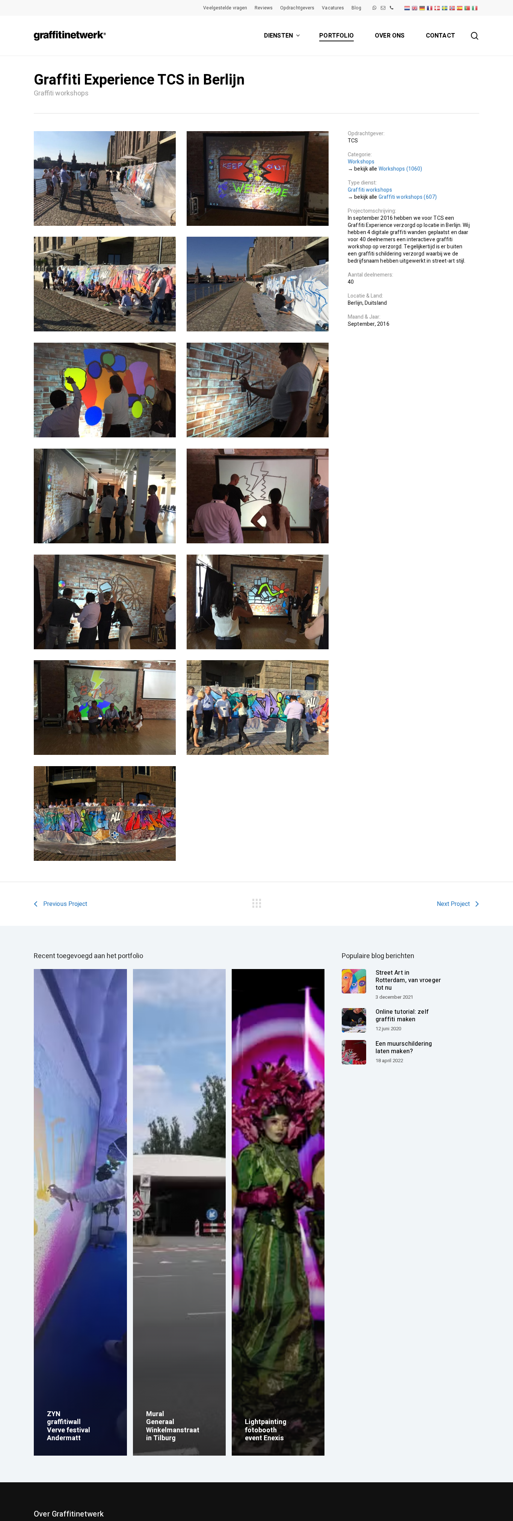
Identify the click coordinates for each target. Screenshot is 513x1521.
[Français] (430, 8)
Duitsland (376, 303)
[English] (415, 8)
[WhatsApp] (374, 8)
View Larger (104, 178)
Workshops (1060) (400, 169)
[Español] (460, 8)
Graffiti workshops (370, 190)
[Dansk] (437, 8)
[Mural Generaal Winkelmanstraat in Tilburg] (179, 1212)
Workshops (361, 162)
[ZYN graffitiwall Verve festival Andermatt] (80, 1212)
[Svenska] (445, 8)
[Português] (467, 8)
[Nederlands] (407, 8)
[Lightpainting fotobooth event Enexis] (278, 1212)
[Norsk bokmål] (452, 8)
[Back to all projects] (256, 901)
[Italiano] (475, 8)
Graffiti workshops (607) (408, 197)
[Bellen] (391, 8)
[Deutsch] (422, 8)
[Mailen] (383, 8)
